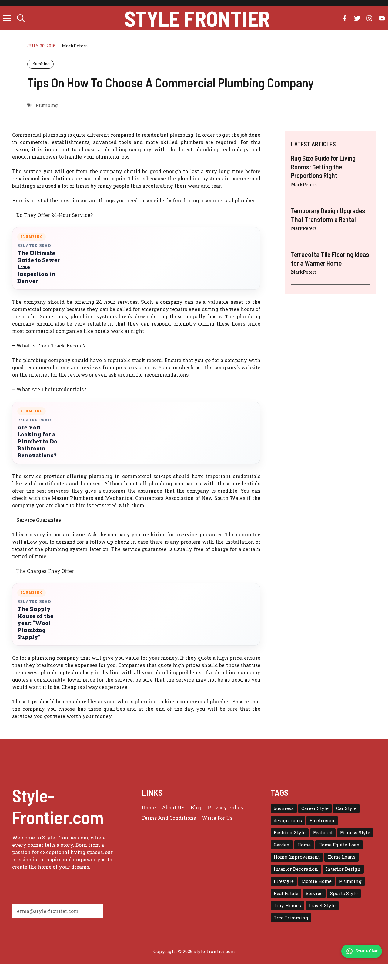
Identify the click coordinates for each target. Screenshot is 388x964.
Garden (282, 845)
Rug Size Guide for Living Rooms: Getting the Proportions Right (323, 166)
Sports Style (344, 893)
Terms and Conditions (169, 818)
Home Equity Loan (339, 845)
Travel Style (322, 905)
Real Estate (286, 893)
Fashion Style (290, 833)
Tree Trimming (291, 918)
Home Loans (341, 857)
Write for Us (217, 818)
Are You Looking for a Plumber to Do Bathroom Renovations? (37, 441)
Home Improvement (297, 857)
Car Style (346, 808)
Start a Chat (366, 951)
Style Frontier (197, 18)
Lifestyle (284, 881)
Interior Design (343, 869)
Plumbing (40, 64)
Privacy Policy (226, 807)
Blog (196, 807)
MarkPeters (75, 46)
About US (173, 807)
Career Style (315, 808)
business (284, 808)
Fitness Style (355, 833)
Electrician (322, 820)
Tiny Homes (287, 905)
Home (149, 807)
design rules (288, 820)
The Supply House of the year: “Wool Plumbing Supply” (35, 623)
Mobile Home (316, 881)
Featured (323, 833)
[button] (21, 18)
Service (314, 893)
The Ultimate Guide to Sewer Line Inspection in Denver (38, 267)
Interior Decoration (296, 869)
